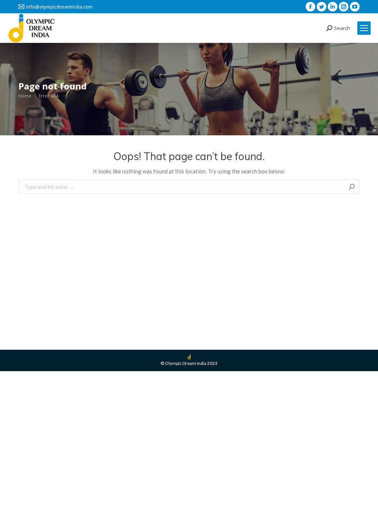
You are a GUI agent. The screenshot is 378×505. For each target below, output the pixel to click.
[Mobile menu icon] (364, 28)
